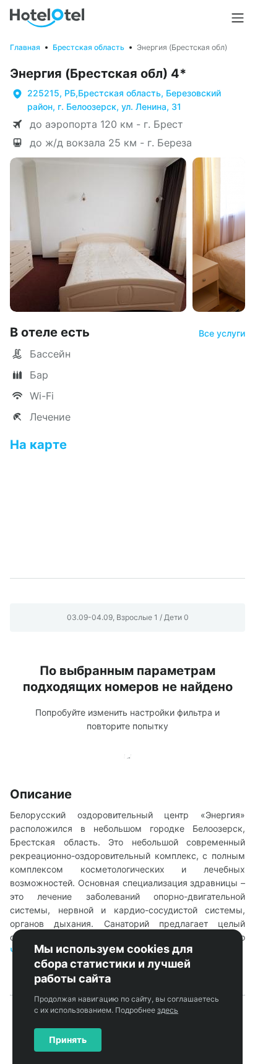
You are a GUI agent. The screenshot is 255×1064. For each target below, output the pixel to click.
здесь (167, 1010)
